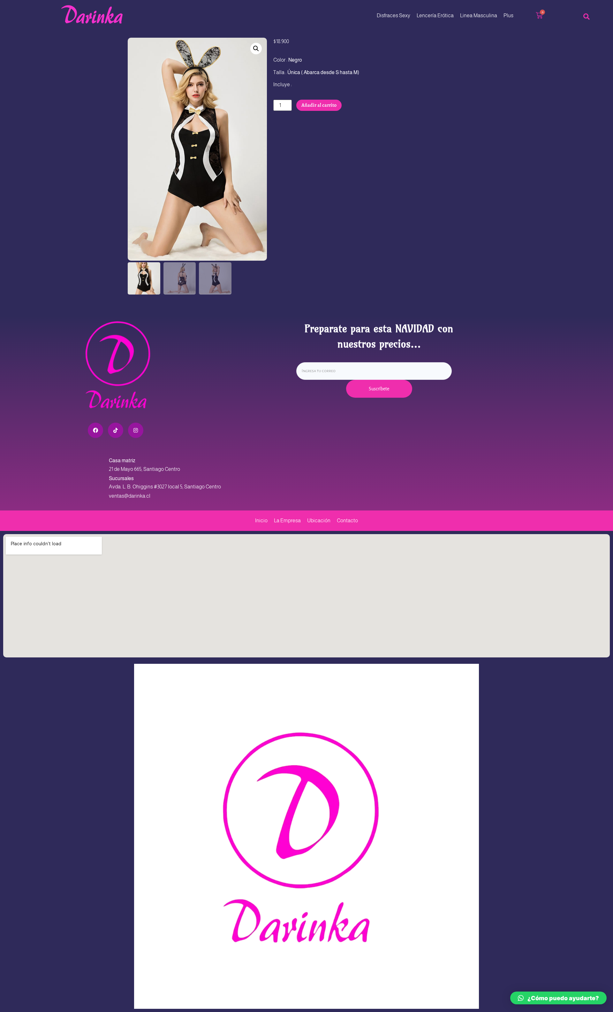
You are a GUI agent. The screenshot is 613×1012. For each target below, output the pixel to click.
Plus (508, 15)
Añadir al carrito (319, 105)
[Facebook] (95, 430)
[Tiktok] (115, 430)
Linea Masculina (478, 15)
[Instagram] (135, 430)
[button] (256, 48)
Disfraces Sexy (393, 15)
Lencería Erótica (435, 15)
